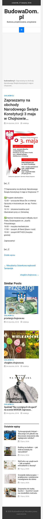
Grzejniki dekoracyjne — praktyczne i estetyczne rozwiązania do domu (28, 477)
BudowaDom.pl (21, 14)
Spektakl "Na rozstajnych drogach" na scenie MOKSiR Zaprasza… (20, 408)
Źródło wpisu (9, 255)
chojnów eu (9, 96)
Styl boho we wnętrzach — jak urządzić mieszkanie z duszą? (28, 463)
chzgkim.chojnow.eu (29, 275)
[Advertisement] (21, 56)
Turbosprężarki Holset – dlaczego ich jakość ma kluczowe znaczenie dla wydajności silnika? (28, 434)
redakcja (26, 123)
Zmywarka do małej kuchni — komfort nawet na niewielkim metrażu (28, 491)
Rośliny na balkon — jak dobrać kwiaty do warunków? (28, 449)
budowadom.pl (9, 81)
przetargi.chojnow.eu (14, 318)
